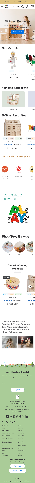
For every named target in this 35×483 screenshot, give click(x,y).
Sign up (17, 390)
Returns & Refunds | (26, 481)
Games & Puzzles (6, 435)
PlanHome (20, 428)
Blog (3, 451)
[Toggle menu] (2, 6)
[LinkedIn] (26, 416)
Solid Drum (12, 298)
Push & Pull (21, 435)
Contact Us (5, 456)
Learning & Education (7, 438)
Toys (3, 446)
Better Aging (5, 430)
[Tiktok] (17, 416)
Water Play (21, 438)
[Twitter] (23, 416)
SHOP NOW (17, 32)
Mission (20, 448)
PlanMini (20, 430)
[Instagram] (14, 416)
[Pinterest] (20, 416)
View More (17, 272)
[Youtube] (11, 416)
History (20, 453)
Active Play (5, 425)
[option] (17, 26)
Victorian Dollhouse (12, 142)
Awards (20, 456)
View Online (17, 466)
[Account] (27, 6)
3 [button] (17, 45)
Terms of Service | (16, 481)
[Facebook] (7, 416)
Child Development (7, 448)
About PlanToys (22, 446)
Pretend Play (13, 109)
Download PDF (18, 471)
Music (19, 425)
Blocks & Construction (8, 433)
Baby (3, 428)
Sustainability (21, 451)
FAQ (3, 453)
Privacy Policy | (7, 481)
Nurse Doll (12, 74)
